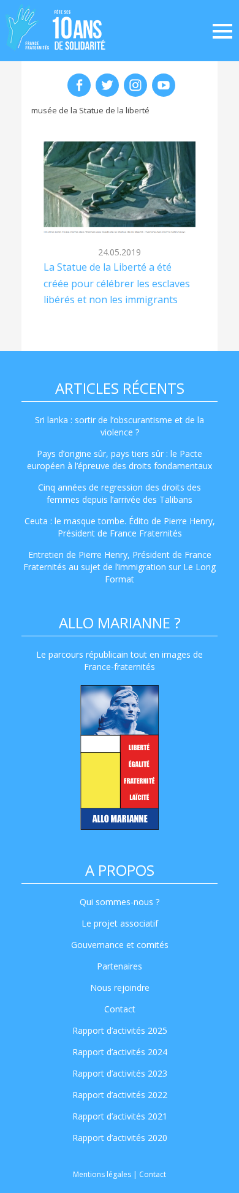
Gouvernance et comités (120, 944)
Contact (119, 1009)
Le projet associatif (120, 923)
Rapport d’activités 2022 (119, 1095)
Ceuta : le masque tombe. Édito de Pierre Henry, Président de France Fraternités (120, 527)
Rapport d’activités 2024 (119, 1052)
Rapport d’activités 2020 (119, 1137)
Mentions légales (102, 1174)
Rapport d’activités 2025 (119, 1030)
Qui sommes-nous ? (119, 902)
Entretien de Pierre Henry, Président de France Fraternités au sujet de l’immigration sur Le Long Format (119, 567)
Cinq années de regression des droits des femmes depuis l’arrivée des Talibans (119, 493)
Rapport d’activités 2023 (119, 1073)
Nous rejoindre (120, 987)
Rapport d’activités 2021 (119, 1116)
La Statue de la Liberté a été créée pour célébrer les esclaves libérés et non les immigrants (117, 283)
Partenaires (119, 966)
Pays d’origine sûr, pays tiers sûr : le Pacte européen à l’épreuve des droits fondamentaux (119, 460)
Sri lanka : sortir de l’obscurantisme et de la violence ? (119, 426)
